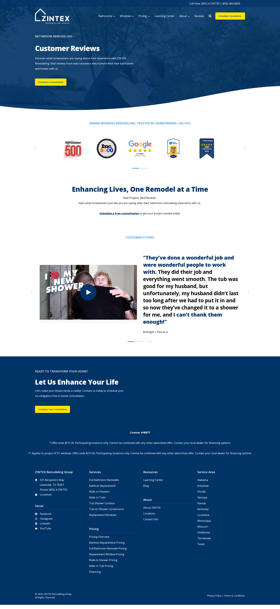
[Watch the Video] (88, 292)
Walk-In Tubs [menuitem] (97, 497)
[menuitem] (215, 3)
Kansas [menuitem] (201, 503)
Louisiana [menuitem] (203, 515)
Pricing (143, 16)
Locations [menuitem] (149, 513)
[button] (210, 16)
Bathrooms (105, 16)
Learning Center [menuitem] (153, 480)
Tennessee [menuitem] (204, 538)
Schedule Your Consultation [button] (52, 409)
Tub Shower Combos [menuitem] (102, 503)
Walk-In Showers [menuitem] (99, 491)
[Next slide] (245, 148)
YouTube (45, 528)
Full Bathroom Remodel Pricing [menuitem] (108, 548)
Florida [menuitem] (201, 491)
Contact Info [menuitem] (150, 519)
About (183, 16)
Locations (46, 494)
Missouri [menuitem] (202, 526)
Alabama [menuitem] (202, 480)
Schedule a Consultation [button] (50, 82)
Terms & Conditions (234, 595)
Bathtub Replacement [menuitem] (102, 486)
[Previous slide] (35, 148)
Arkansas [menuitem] (203, 486)
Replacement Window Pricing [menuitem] (106, 554)
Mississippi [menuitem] (204, 521)
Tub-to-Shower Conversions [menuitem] (106, 509)
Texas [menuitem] (201, 544)
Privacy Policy (214, 595)
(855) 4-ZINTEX (58, 489)
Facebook (46, 514)
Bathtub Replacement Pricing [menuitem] (107, 542)
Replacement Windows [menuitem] (103, 515)
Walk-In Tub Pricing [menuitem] (101, 566)
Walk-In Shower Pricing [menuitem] (103, 560)
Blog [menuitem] (146, 486)
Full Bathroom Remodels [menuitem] (104, 480)
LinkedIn (45, 523)
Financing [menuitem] (95, 572)
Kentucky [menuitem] (203, 509)
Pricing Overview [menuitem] (99, 537)
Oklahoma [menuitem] (203, 532)
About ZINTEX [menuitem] (152, 507)
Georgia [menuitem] (202, 497)
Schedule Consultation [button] (230, 16)
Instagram (46, 518)
